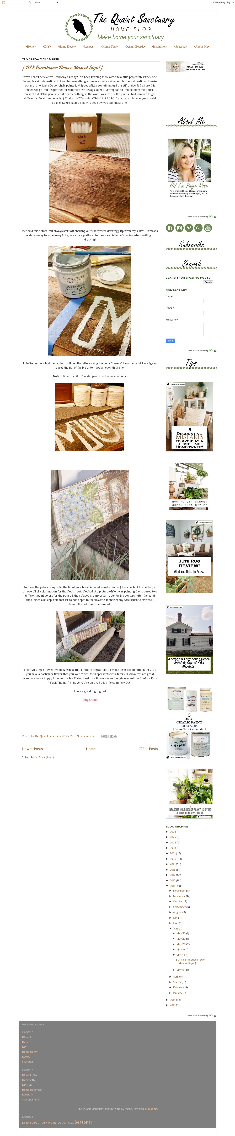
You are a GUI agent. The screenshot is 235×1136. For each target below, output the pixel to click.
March (177, 982)
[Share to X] (109, 736)
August (177, 912)
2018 (173, 869)
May (176, 928)
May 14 (181, 955)
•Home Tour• (109, 46)
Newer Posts (32, 749)
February (178, 987)
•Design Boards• (135, 46)
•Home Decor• (67, 46)
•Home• (31, 46)
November (179, 896)
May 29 (181, 938)
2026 (173, 831)
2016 (173, 880)
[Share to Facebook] (112, 736)
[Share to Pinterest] (115, 736)
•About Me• (201, 46)
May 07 (181, 970)
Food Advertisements (197, 216)
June (176, 923)
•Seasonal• (180, 46)
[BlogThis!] (105, 736)
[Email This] (102, 736)
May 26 (181, 944)
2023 (173, 842)
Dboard (26, 1037)
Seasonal (27, 1061)
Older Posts (148, 749)
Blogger (152, 1108)
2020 (173, 858)
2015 (173, 885)
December (179, 890)
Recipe (26, 1056)
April (176, 976)
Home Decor (30, 1051)
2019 (173, 864)
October (178, 901)
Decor (26, 1042)
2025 (173, 837)
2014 (173, 999)
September (179, 907)
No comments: (86, 736)
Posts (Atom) (46, 757)
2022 (173, 847)
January (178, 993)
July (175, 917)
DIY (24, 1046)
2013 (173, 1005)
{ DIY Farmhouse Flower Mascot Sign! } (62, 67)
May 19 (181, 949)
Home (91, 749)
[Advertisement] (181, 91)
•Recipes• (88, 46)
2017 (173, 875)
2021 (173, 853)
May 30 (181, 933)
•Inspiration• (159, 46)
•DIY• (47, 46)
